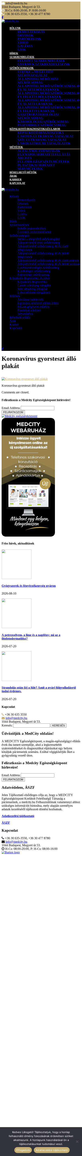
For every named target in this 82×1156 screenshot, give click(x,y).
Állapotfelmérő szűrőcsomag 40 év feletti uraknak (49, 109)
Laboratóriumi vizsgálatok (44, 143)
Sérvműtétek (30, 168)
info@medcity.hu (16, 718)
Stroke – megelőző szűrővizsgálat (35, 73)
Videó (23, 42)
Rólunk (15, 28)
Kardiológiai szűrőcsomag (43, 121)
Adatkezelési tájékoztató (52, 1150)
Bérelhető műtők (23, 172)
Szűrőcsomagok (22, 67)
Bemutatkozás (31, 31)
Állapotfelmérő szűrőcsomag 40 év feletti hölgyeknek (49, 94)
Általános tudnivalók (39, 150)
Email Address (11, 408)
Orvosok (25, 35)
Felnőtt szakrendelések (41, 60)
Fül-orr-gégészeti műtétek (43, 161)
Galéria (25, 46)
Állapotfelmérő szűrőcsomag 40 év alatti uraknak (49, 101)
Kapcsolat (17, 183)
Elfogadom (23, 1150)
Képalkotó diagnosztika (41, 132)
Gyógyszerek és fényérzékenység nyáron (29, 585)
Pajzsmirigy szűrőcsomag (42, 125)
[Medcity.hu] (10, 21)
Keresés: (7, 725)
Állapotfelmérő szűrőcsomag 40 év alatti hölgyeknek (49, 87)
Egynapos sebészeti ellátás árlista (38, 303)
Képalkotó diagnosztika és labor (35, 128)
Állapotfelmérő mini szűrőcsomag (38, 80)
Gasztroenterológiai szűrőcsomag (38, 116)
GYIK (22, 49)
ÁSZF (6, 822)
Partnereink (29, 39)
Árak (13, 175)
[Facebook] (2, 17)
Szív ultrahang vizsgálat (42, 139)
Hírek (14, 53)
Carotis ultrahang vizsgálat (46, 136)
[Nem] (77, 1142)
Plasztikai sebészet (36, 165)
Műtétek (16, 147)
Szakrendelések (22, 56)
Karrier (15, 179)
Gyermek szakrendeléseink (44, 64)
